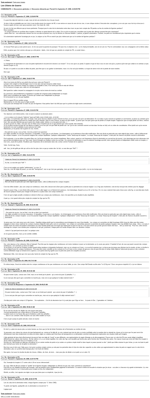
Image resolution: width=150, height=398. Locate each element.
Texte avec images (19, 2)
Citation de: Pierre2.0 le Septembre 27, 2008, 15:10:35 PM (22, 159)
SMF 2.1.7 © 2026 (5, 396)
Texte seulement (6, 2)
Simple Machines (15, 396)
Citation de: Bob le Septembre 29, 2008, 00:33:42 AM (21, 289)
